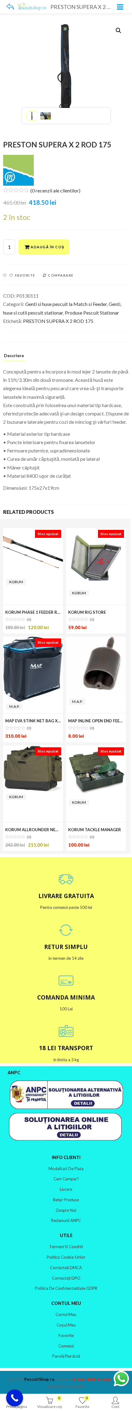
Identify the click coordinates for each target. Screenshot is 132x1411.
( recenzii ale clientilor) (55, 190)
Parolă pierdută (66, 1356)
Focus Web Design (92, 1379)
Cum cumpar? (66, 1178)
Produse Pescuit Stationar (92, 313)
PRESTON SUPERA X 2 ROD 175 (58, 321)
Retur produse (66, 1199)
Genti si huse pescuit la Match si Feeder (66, 304)
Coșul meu (66, 1324)
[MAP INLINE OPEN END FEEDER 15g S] (96, 667)
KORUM (16, 582)
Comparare (61, 275)
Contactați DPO (66, 1278)
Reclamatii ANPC (66, 1220)
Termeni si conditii (66, 1246)
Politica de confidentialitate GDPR (66, 1288)
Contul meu (66, 1314)
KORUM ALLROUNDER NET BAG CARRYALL (47, 829)
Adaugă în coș (47, 247)
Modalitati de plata (66, 1168)
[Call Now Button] (14, 1397)
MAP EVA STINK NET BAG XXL (34, 720)
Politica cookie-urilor (66, 1257)
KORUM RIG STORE (87, 612)
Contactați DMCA (66, 1267)
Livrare (66, 1189)
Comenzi (66, 1345)
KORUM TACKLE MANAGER (94, 829)
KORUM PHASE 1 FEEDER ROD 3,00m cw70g (47, 612)
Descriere (14, 355)
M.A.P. (14, 706)
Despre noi (66, 1210)
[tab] (14, 357)
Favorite (66, 1335)
